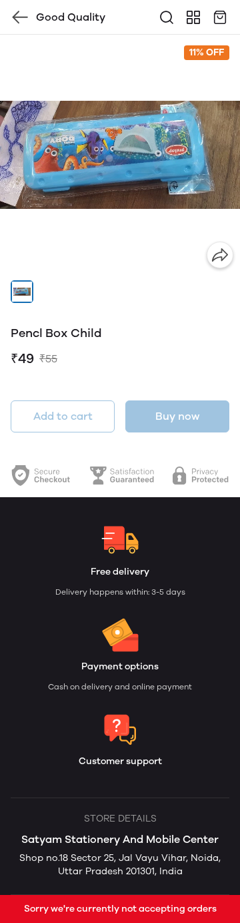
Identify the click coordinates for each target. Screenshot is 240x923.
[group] (120, 155)
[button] (22, 291)
